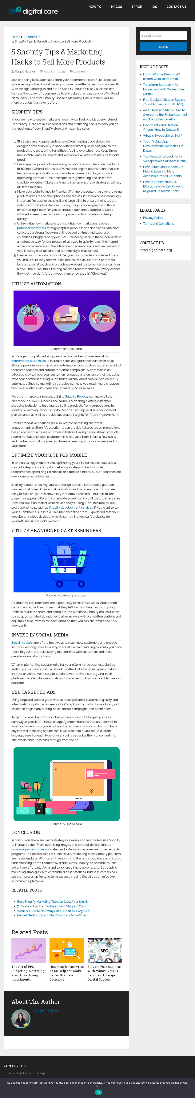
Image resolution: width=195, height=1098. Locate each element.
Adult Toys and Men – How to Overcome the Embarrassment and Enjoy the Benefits (165, 114)
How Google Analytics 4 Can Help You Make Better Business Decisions (67, 973)
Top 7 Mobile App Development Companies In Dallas (163, 146)
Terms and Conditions (158, 223)
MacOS (116, 7)
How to (95, 7)
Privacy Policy (153, 218)
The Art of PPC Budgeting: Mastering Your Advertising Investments (28, 973)
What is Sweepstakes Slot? (162, 135)
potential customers (31, 228)
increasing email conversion (31, 849)
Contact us (176, 7)
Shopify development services (71, 507)
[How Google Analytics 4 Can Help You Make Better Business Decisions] (67, 950)
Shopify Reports (76, 396)
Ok (98, 1092)
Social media (20, 642)
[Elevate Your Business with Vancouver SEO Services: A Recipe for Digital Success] (105, 950)
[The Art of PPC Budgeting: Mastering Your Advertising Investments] (28, 950)
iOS (154, 7)
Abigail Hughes (25, 71)
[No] (190, 1088)
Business (80, 71)
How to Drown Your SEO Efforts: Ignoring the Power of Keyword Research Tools (164, 186)
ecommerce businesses (28, 361)
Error (137, 7)
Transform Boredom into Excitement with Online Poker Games (164, 89)
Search (163, 46)
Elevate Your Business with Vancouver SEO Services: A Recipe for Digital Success (104, 973)
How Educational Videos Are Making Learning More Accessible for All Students (163, 171)
